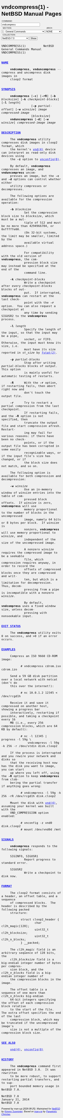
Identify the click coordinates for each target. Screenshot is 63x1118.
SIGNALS (7, 839)
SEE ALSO (8, 1042)
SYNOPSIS (8, 89)
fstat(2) (49, 352)
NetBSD (56, 1108)
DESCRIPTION (11, 132)
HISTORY (7, 1059)
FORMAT (6, 886)
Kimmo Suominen (14, 1111)
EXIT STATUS (11, 626)
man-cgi (38, 1111)
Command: (8, 21)
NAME (4, 62)
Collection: (9, 35)
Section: (8, 28)
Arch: (51, 28)
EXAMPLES (8, 649)
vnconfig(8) (49, 159)
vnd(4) (38, 149)
